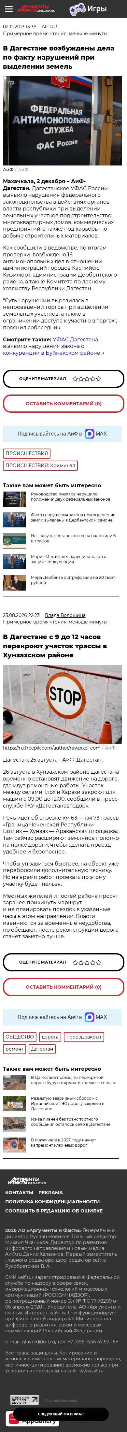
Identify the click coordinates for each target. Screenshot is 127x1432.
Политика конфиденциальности (52, 1202)
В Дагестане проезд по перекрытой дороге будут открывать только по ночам (73, 1080)
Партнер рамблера (61, 1400)
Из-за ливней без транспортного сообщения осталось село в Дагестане (70, 1122)
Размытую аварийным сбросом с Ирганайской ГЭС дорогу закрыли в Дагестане (67, 1103)
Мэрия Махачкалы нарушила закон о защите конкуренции (68, 559)
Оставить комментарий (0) (64, 404)
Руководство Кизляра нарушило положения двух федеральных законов (70, 497)
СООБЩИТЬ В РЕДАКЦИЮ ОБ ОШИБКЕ (54, 1211)
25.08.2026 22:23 (21, 615)
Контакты (19, 1193)
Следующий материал (61, 1414)
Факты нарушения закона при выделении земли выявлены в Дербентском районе (73, 517)
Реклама (50, 1193)
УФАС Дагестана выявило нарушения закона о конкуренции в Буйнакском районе (51, 346)
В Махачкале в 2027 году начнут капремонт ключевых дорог (63, 1143)
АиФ (23, 170)
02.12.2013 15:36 (19, 27)
